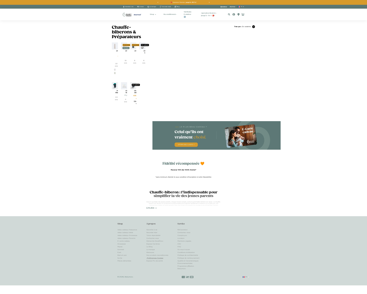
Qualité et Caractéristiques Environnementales (188, 262)
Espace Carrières (153, 244)
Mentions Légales (184, 241)
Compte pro (182, 235)
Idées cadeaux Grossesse (127, 235)
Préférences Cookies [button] (154, 258)
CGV (179, 244)
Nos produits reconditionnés (157, 255)
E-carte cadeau (123, 241)
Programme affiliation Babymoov (185, 267)
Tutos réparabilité (153, 235)
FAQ (179, 247)
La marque (150, 250)
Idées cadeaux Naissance (127, 230)
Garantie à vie (151, 230)
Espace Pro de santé (154, 261)
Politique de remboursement (188, 258)
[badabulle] (224, 7)
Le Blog (149, 247)
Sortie (119, 258)
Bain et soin (122, 255)
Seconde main (151, 233)
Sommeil (120, 250)
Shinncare (150, 252)
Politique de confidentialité (187, 255)
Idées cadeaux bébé (125, 233)
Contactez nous (152, 238)
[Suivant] (209, 2)
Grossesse (121, 244)
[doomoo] (232, 6)
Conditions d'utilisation (186, 252)
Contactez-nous (183, 233)
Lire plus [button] (150, 208)
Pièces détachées (124, 261)
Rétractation (182, 230)
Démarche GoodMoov (154, 241)
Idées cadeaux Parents (126, 238)
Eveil (119, 252)
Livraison (180, 238)
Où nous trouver (183, 250)
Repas (119, 247)
